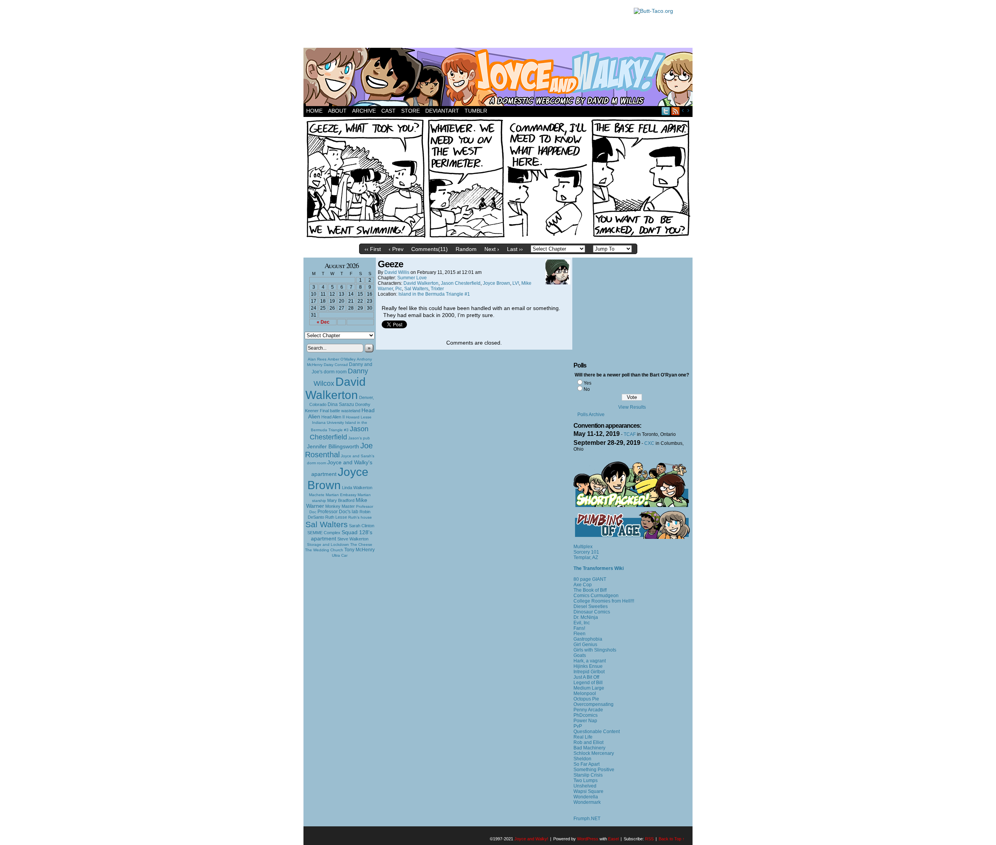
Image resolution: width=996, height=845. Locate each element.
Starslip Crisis (588, 775)
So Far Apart (586, 764)
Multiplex (583, 546)
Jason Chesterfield (339, 433)
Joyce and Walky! (499, 78)
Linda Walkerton (357, 487)
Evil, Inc (581, 622)
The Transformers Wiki (598, 568)
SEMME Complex (323, 532)
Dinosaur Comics (591, 612)
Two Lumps (585, 780)
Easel (613, 838)
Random (466, 249)
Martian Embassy (341, 495)
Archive (364, 111)
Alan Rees (317, 359)
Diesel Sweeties (590, 606)
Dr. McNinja (585, 617)
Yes (587, 383)
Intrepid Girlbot (589, 671)
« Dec (323, 322)
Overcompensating (593, 704)
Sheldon (582, 758)
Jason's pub (359, 438)
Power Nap (585, 720)
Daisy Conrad (336, 364)
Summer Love (412, 278)
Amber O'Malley (342, 359)
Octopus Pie (586, 699)
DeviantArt (442, 111)
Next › (491, 249)
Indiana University (328, 422)
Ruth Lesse (336, 517)
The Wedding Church (324, 550)
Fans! (579, 628)
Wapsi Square (588, 791)
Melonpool (584, 693)
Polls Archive (591, 414)
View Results (632, 407)
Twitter (666, 111)
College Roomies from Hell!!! (603, 601)
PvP (577, 726)
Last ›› (515, 249)
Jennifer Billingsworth (333, 447)
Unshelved (584, 786)
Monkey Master (340, 506)
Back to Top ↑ (672, 838)
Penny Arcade (588, 710)
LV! (515, 283)
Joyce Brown (337, 478)
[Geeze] (498, 238)
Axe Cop (582, 584)
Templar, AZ (585, 557)
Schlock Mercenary (593, 753)
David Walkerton (335, 388)
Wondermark (587, 802)
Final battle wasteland (340, 410)
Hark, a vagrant (589, 661)
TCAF (630, 434)
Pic (398, 288)
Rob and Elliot (588, 742)
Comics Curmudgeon (596, 595)
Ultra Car (339, 555)
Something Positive (593, 769)
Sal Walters (326, 524)
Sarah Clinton (361, 525)
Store (410, 111)
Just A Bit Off (586, 677)
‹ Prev (396, 249)
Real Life (583, 737)
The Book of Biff (590, 590)
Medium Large (588, 688)
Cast (388, 111)
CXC (649, 443)
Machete (316, 495)
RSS (675, 111)
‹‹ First (373, 249)
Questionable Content (596, 731)
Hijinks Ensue (588, 666)
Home (314, 111)
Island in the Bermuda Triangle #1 (434, 294)
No (587, 389)
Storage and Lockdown (328, 544)
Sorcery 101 (586, 552)
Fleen (579, 633)
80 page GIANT (589, 579)
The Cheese (361, 544)
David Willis (396, 272)
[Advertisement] (464, 25)
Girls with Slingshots (594, 650)
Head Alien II (333, 417)
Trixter (437, 288)
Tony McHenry (359, 549)
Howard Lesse (359, 417)
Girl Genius (585, 644)
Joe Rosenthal (339, 450)
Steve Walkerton (352, 539)
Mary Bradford (340, 500)
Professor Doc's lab (337, 511)
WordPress (587, 838)
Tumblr (476, 111)
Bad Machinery (589, 748)
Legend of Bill (588, 682)
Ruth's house (360, 517)
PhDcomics (585, 715)
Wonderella (585, 797)
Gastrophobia (587, 639)
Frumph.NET (586, 818)
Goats (579, 655)
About (337, 111)
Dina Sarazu (341, 404)
